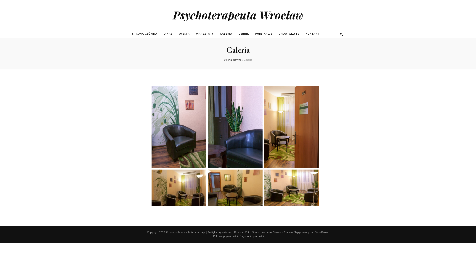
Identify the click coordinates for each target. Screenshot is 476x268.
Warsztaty (205, 34)
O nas (168, 34)
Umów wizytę (289, 34)
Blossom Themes (283, 232)
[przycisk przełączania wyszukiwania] (341, 34)
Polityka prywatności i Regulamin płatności (238, 236)
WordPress (321, 232)
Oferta (184, 34)
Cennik (244, 34)
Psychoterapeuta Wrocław (238, 14)
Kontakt (312, 34)
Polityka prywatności (220, 232)
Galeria (226, 34)
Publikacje (263, 34)
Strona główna (144, 34)
